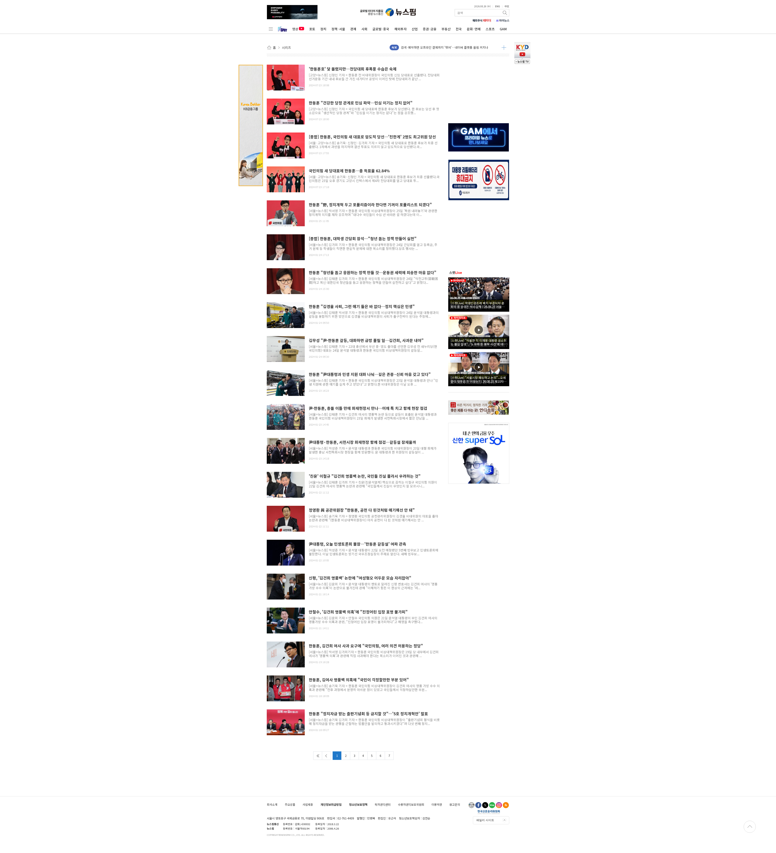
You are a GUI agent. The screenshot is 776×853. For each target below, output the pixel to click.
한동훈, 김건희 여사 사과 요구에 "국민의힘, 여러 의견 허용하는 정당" (366, 646)
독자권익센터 (382, 804)
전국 (459, 28)
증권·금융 (429, 28)
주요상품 (290, 804)
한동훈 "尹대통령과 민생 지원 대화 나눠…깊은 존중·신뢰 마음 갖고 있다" (370, 374)
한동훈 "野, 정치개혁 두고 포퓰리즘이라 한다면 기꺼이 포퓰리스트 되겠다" (370, 204)
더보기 (504, 47)
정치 (323, 28)
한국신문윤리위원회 (489, 812)
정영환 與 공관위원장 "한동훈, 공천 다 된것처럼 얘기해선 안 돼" (362, 510)
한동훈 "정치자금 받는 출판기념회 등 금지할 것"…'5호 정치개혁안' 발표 (368, 713)
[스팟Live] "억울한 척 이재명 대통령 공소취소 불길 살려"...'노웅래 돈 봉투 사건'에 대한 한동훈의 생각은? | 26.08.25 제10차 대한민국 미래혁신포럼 (478, 342)
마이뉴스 (502, 20)
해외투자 (400, 28)
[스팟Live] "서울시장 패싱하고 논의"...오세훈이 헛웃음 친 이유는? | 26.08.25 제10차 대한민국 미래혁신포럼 (478, 379)
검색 (505, 13)
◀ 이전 (326, 755)
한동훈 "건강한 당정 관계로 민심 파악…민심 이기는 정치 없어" (360, 103)
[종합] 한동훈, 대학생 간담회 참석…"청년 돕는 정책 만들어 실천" (362, 238)
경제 (353, 28)
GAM (503, 28)
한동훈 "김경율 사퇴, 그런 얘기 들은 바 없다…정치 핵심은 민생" (362, 306)
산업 (415, 28)
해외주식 (481, 20)
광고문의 (454, 804)
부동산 (446, 28)
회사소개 (272, 804)
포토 (312, 28)
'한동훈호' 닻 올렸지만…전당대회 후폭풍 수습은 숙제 (352, 69)
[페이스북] (478, 805)
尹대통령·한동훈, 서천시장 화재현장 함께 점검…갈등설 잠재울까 (362, 442)
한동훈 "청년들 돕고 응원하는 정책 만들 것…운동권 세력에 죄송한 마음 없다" (372, 272)
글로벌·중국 (380, 28)
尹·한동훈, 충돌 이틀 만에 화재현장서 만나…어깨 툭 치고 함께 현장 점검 (368, 408)
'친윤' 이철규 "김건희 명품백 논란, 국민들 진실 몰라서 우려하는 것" (365, 476)
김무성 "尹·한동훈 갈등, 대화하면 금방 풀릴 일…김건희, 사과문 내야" (366, 340)
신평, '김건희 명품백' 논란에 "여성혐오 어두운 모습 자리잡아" (360, 578)
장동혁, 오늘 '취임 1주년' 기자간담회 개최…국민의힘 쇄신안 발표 (442, 48)
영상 (295, 28)
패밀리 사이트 (485, 820)
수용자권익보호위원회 (411, 804)
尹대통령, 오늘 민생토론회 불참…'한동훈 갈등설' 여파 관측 (357, 544)
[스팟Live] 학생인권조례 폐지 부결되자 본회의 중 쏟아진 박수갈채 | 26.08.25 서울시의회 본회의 (478, 304)
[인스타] (499, 805)
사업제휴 (308, 804)
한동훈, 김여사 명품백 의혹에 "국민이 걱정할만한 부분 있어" (359, 679)
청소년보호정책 (358, 804)
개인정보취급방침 (331, 804)
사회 (364, 28)
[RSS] (506, 805)
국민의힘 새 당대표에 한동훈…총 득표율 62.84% (349, 170)
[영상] (478, 293)
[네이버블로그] (492, 805)
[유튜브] (471, 805)
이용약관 (436, 804)
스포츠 (490, 28)
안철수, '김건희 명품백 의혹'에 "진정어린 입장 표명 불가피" (358, 612)
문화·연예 (474, 28)
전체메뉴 (271, 29)
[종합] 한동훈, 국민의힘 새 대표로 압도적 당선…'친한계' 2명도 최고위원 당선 (372, 137)
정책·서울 (338, 28)
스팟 (455, 272)
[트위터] (485, 805)
